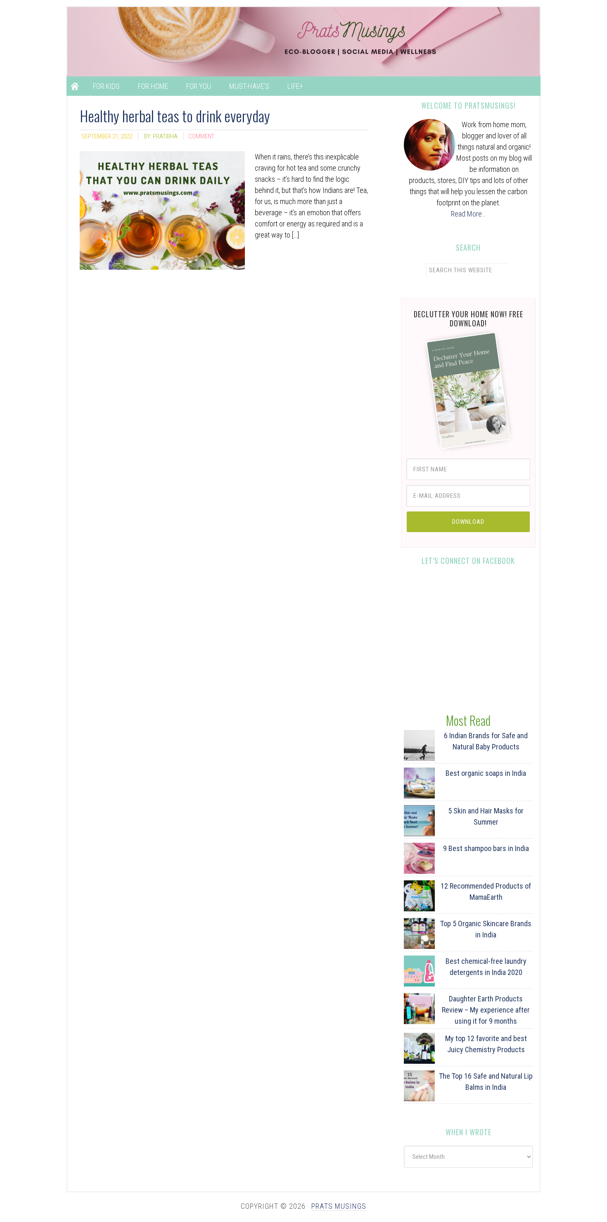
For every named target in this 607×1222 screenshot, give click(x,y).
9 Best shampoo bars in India (486, 848)
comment (201, 136)
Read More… (468, 213)
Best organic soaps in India (486, 773)
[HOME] (74, 86)
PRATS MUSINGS (338, 1206)
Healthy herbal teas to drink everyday (175, 115)
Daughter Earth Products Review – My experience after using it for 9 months (486, 1009)
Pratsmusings (312, 41)
